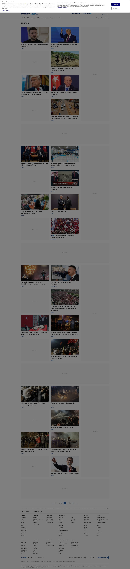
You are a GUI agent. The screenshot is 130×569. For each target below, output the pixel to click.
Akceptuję (116, 4)
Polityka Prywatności (6, 10)
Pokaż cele (115, 8)
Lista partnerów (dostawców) (62, 7)
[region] (65, 6)
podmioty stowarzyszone (22, 3)
